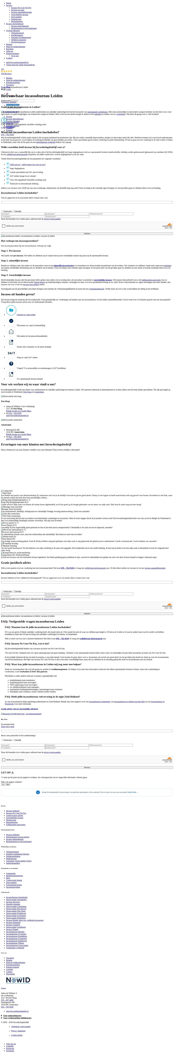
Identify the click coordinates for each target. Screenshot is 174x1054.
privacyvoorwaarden (52, 219)
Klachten (9, 49)
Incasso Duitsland (13, 922)
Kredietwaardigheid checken (17, 854)
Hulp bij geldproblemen (15, 47)
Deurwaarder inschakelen (16, 900)
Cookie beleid (16, 1035)
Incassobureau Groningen (16, 938)
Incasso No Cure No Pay (21, 8)
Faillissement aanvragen (15, 825)
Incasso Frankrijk (13, 925)
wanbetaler (120, 114)
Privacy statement (18, 1031)
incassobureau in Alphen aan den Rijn (129, 702)
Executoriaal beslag (14, 885)
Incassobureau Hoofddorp (16, 936)
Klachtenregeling (13, 82)
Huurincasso (16, 19)
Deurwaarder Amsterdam (16, 906)
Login (8, 89)
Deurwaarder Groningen (16, 916)
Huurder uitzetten (13, 904)
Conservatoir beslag (14, 880)
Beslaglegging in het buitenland (24, 28)
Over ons (15, 56)
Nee (7, 784)
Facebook (10, 1051)
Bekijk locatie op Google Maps (18, 411)
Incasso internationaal (14, 24)
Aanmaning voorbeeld (15, 948)
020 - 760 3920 (7, 1007)
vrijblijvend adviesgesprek (91, 639)
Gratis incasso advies (14, 815)
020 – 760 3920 (15, 437)
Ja (3, 784)
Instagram (10, 1048)
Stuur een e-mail (7, 727)
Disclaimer (10, 974)
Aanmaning (11, 873)
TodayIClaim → (132, 792)
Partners (9, 130)
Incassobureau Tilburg (15, 943)
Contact (9, 58)
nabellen (98, 114)
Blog (8, 878)
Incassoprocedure (13, 887)
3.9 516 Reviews (6, 71)
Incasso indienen (12, 105)
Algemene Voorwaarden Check (18, 861)
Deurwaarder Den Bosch (16, 909)
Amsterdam (39, 392)
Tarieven (9, 51)
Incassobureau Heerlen (15, 932)
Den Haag (27, 392)
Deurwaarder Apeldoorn (16, 927)
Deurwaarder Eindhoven (16, 913)
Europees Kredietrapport (21, 37)
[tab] (87, 633)
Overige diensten (13, 31)
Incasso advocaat (13, 902)
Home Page (5, 87)
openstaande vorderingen (98, 112)
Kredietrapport (17, 35)
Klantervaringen (12, 53)
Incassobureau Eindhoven (16, 941)
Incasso (9, 5)
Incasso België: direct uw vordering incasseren (24, 920)
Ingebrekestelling (13, 863)
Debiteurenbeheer (13, 856)
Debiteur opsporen (18, 40)
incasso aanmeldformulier (155, 568)
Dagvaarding (16, 17)
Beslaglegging (17, 21)
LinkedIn (10, 1046)
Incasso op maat (17, 10)
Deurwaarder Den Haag (15, 911)
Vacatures (10, 85)
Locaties (9, 969)
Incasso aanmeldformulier (21, 12)
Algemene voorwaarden (21, 1026)
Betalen (9, 44)
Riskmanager (11, 859)
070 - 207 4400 (7, 1000)
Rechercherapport (18, 42)
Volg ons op (11, 1044)
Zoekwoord (6, 100)
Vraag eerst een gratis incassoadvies (20, 65)
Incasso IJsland (12, 929)
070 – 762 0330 (7, 135)
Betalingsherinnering (14, 876)
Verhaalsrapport (17, 33)
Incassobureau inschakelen (17, 897)
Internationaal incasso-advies (17, 837)
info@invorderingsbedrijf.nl (17, 62)
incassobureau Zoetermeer (99, 702)
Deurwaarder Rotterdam (16, 918)
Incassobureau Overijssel (16, 934)
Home (8, 3)
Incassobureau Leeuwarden (17, 945)
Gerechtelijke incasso (19, 14)
